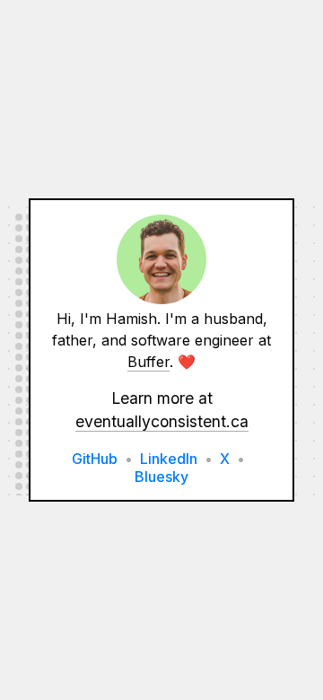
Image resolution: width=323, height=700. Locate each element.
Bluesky (161, 477)
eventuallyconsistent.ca (162, 421)
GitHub (95, 459)
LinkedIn (168, 459)
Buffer (148, 362)
